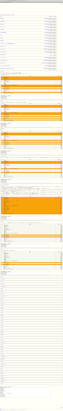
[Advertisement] (20, 9)
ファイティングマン (3, 57)
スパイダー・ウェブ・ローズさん (5, 184)
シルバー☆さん (3, 303)
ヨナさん (2, 327)
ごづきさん (2, 71)
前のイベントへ (2, 14)
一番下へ (62, 3)
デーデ (2, 35)
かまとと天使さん (3, 356)
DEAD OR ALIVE (3, 21)
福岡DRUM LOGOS (47, 60)
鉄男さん (2, 332)
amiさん (2, 368)
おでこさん (2, 383)
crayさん (2, 349)
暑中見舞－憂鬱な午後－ (4, 32)
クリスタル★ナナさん (3, 286)
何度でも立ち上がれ (3, 54)
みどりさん (2, 305)
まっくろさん (2, 293)
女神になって (2, 29)
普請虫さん (2, 315)
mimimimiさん (2, 378)
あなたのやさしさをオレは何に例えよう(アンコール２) (7, 68)
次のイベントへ (6, 14)
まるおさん (2, 366)
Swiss (0, 410)
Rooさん (2, 288)
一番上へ (62, 407)
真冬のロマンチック (3, 46)
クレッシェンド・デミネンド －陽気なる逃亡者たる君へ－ (8, 43)
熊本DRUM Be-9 (48, 18)
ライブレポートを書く (11, 14)
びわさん (2, 339)
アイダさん (2, 310)
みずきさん (2, 221)
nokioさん (2, 373)
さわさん (2, 281)
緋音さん (2, 361)
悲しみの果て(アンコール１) (4, 60)
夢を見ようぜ (2, 18)
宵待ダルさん (2, 128)
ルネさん (2, 322)
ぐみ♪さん (2, 351)
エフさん (2, 344)
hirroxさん (2, 320)
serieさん (2, 276)
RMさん (2, 298)
